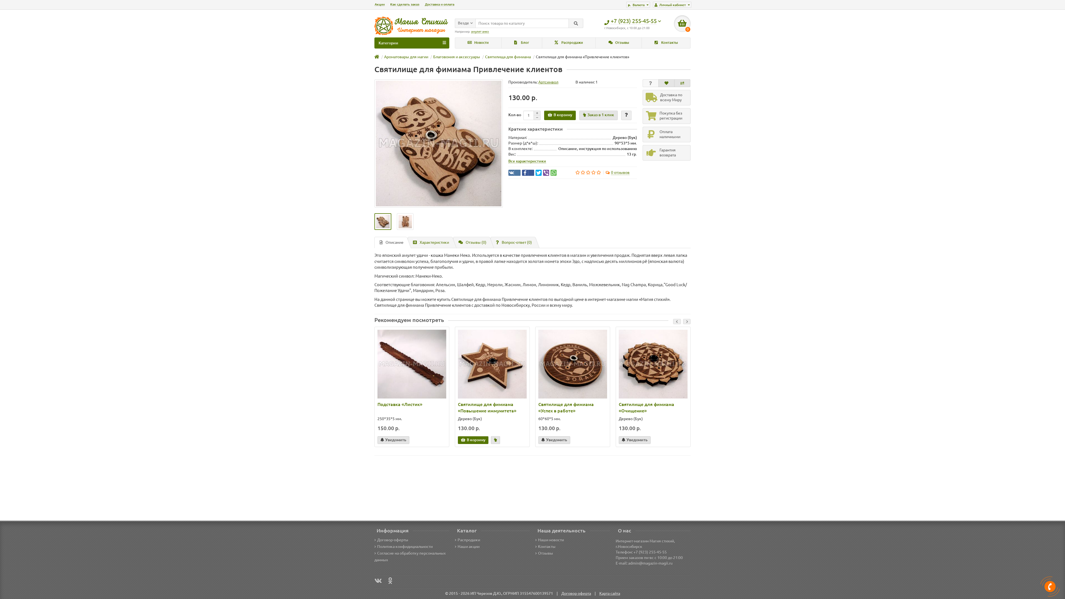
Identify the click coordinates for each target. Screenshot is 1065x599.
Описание (395, 242)
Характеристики (434, 242)
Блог (524, 42)
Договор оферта (576, 593)
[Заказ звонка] (1050, 586)
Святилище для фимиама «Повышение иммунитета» (487, 407)
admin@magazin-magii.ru (650, 563)
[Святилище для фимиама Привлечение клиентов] (438, 143)
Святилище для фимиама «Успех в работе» (566, 407)
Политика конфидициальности (405, 546)
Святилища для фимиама (508, 57)
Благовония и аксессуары (456, 57)
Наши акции (469, 546)
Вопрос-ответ (517, 242)
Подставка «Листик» (399, 404)
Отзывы (621, 42)
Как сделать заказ (404, 4)
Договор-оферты (392, 540)
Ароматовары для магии (406, 57)
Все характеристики (527, 161)
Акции (380, 4)
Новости (481, 42)
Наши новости (551, 540)
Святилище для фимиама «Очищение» (646, 407)
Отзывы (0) (476, 242)
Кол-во (514, 115)
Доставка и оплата (439, 4)
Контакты (669, 42)
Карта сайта (609, 593)
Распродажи (572, 42)
